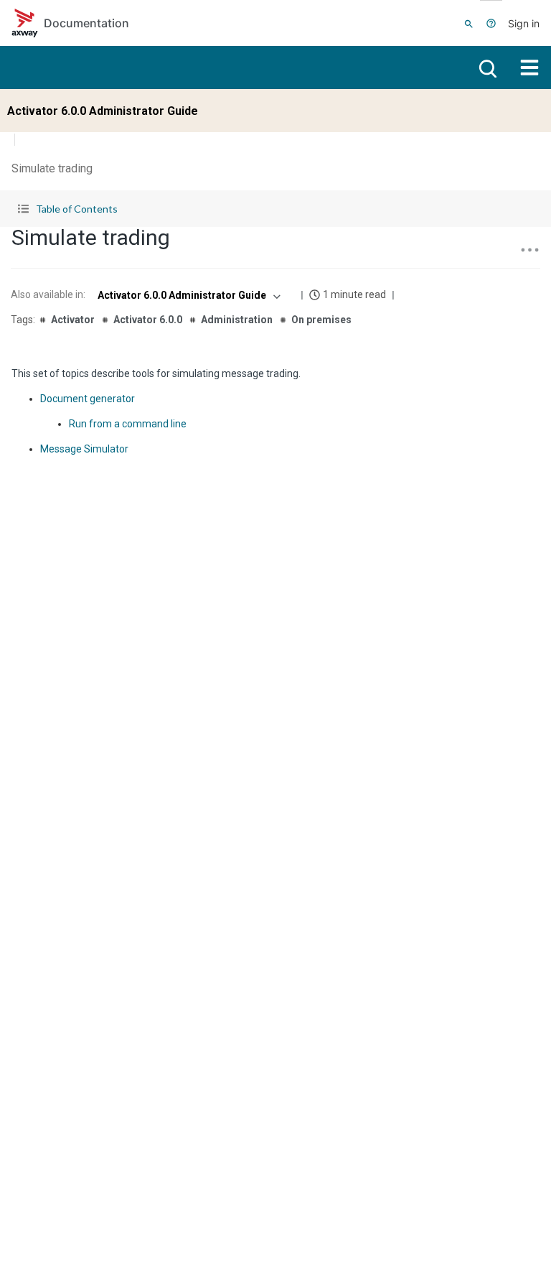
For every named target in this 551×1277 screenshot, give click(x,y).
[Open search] (486, 67)
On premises (321, 319)
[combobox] (188, 295)
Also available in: (48, 294)
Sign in (524, 23)
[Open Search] (469, 23)
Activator (73, 319)
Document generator (87, 398)
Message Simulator (84, 449)
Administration (237, 319)
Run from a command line (128, 423)
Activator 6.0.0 (147, 319)
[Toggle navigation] (529, 67)
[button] (275, 208)
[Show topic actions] (529, 250)
